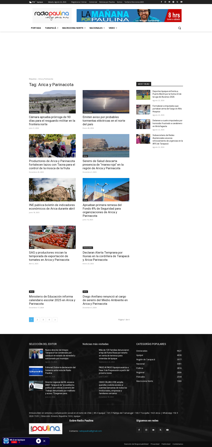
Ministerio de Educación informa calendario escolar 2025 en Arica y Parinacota (52, 300)
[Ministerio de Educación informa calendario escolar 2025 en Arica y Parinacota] (52, 281)
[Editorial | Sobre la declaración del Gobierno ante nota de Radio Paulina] (36, 371)
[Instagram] (165, 2)
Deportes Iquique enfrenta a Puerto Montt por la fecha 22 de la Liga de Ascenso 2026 (167, 94)
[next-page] (55, 319)
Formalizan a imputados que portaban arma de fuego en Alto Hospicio (167, 109)
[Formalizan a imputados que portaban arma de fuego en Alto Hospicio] (143, 109)
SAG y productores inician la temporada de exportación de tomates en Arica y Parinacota (49, 256)
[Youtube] (181, 2)
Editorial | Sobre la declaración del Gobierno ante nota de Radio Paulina (60, 370)
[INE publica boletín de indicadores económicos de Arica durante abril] (52, 189)
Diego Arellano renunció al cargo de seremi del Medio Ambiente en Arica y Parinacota (105, 300)
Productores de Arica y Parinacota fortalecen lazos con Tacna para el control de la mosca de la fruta (52, 164)
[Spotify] (173, 2)
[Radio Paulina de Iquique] (52, 15)
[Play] (38, 441)
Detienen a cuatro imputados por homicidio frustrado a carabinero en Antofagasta (167, 123)
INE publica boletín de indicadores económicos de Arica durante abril (52, 206)
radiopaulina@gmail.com (90, 431)
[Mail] (169, 2)
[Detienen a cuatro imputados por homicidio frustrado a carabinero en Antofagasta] (143, 124)
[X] (177, 2)
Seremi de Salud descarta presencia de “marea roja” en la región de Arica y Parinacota (103, 164)
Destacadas (34, 112)
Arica (31, 156)
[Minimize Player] (44, 441)
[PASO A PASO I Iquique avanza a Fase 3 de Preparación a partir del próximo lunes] (90, 371)
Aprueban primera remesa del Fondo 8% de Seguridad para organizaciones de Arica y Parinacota (102, 210)
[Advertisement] (106, 53)
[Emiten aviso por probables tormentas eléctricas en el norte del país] (106, 101)
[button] (179, 28)
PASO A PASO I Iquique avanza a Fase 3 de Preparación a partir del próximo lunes (114, 370)
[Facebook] (161, 2)
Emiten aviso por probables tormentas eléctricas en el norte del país (104, 120)
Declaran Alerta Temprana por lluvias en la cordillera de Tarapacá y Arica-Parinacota (106, 256)
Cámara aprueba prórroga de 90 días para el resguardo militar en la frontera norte (52, 120)
